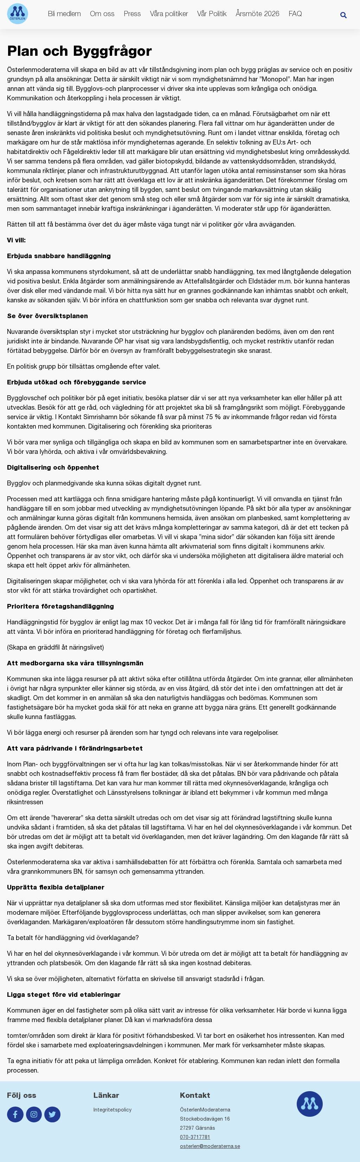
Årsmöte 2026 (257, 13)
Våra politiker (169, 13)
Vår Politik (212, 13)
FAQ (295, 13)
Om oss (102, 13)
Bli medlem (64, 13)
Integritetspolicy (112, 1110)
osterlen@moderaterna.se (210, 1146)
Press (132, 13)
